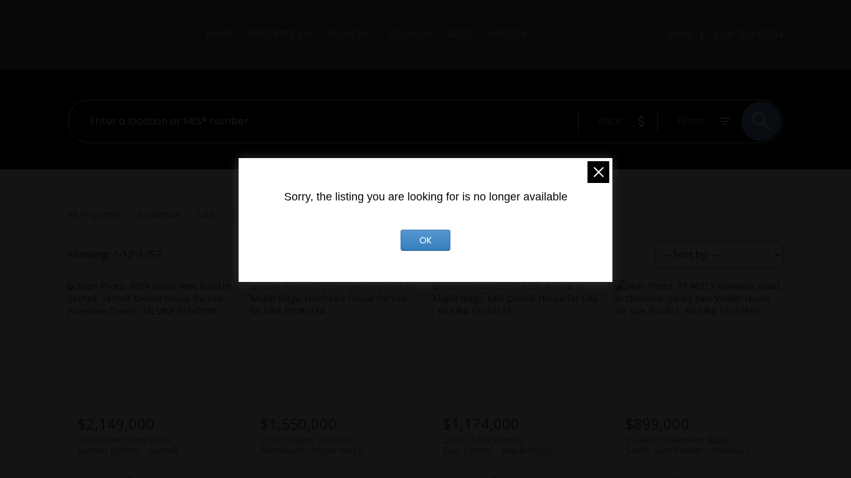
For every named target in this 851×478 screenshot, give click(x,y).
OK (425, 240)
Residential (159, 214)
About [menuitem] (504, 34)
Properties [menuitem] (276, 34)
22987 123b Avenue (498, 445)
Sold (205, 214)
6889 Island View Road (128, 445)
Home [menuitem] (220, 34)
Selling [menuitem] (404, 34)
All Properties (94, 214)
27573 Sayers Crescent (311, 445)
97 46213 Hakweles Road (687, 445)
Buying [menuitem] (344, 34)
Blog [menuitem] (460, 34)
